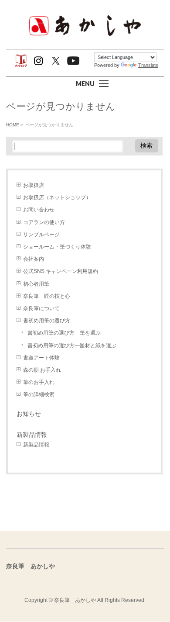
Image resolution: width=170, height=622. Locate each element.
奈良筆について (41, 308)
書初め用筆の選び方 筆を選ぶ (64, 333)
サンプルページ (41, 235)
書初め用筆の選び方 (46, 321)
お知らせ (29, 413)
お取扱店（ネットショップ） (57, 197)
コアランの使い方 (44, 222)
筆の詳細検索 (38, 394)
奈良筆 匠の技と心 (46, 296)
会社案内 (33, 259)
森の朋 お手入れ (42, 370)
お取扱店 (33, 185)
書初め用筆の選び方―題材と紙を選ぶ (71, 345)
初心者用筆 (36, 284)
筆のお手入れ (38, 382)
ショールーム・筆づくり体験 (57, 247)
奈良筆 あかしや (75, 600)
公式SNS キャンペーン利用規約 (60, 271)
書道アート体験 (41, 358)
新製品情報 (32, 434)
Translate (148, 65)
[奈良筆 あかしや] (85, 35)
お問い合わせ (38, 210)
